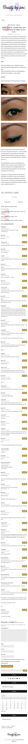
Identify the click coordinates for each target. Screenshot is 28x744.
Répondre (24, 226)
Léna (2, 484)
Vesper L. (3, 367)
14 (21, 704)
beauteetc (3, 242)
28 (21, 707)
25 (10, 707)
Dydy (2, 589)
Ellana (2, 274)
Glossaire (13, 726)
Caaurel (2, 414)
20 (17, 705)
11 (10, 704)
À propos (3, 726)
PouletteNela (4, 557)
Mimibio (2, 226)
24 (6, 707)
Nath (2, 353)
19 (14, 705)
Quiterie (3, 386)
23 (2, 707)
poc (2, 235)
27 (17, 707)
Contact (8, 726)
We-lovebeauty (4, 574)
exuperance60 (4, 448)
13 (17, 704)
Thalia (2, 609)
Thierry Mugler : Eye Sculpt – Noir (9, 216)
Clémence (3, 287)
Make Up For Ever (11, 25)
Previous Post (7, 202)
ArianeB (2, 330)
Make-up (18, 25)
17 (6, 705)
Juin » (4, 711)
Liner (3, 192)
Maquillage (16, 192)
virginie (2, 399)
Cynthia (2, 549)
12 (14, 704)
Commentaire (5, 628)
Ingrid (2, 428)
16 (2, 705)
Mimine (2, 529)
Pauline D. (3, 523)
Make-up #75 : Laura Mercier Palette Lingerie (12, 220)
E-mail (3, 649)
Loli (1, 255)
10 (6, 704)
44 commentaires (16, 34)
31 (6, 709)
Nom (2, 644)
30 (2, 709)
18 (10, 705)
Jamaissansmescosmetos (6, 582)
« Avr (2, 711)
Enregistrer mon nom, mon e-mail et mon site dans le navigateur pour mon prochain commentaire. (13, 661)
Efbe (2, 502)
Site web (3, 654)
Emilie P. (2, 305)
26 (14, 707)
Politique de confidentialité (7, 727)
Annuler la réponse (20, 622)
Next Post (20, 202)
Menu (3, 20)
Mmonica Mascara (4, 462)
